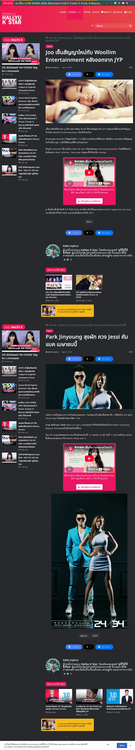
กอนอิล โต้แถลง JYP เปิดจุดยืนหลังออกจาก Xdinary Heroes (49, 3)
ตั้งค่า (52, 746)
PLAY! (129, 12)
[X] (70, 259)
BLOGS (95, 12)
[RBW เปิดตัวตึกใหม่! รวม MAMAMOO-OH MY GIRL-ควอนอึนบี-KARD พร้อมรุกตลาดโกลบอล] (9, 153)
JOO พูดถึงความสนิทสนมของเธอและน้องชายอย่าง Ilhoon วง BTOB (88, 295)
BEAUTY (107, 12)
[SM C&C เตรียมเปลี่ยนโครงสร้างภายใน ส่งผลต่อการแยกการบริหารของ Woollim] (59, 282)
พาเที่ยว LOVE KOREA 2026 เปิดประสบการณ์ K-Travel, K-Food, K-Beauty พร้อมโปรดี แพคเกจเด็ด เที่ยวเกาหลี (28, 122)
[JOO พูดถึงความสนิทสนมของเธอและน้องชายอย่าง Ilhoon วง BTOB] (89, 282)
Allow (121, 745)
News (62, 37)
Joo (90, 221)
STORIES (74, 12)
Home (52, 37)
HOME (63, 12)
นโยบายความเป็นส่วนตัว (97, 744)
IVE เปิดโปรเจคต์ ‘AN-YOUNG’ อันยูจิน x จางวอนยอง (19, 69)
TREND (87, 12)
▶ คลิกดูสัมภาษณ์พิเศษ (89, 201)
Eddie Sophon (53, 67)
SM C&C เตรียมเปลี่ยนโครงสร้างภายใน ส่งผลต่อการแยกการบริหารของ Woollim (58, 295)
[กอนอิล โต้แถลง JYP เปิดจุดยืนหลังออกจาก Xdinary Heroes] (9, 139)
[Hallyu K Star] (12, 18)
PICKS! (118, 12)
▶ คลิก (82, 311)
